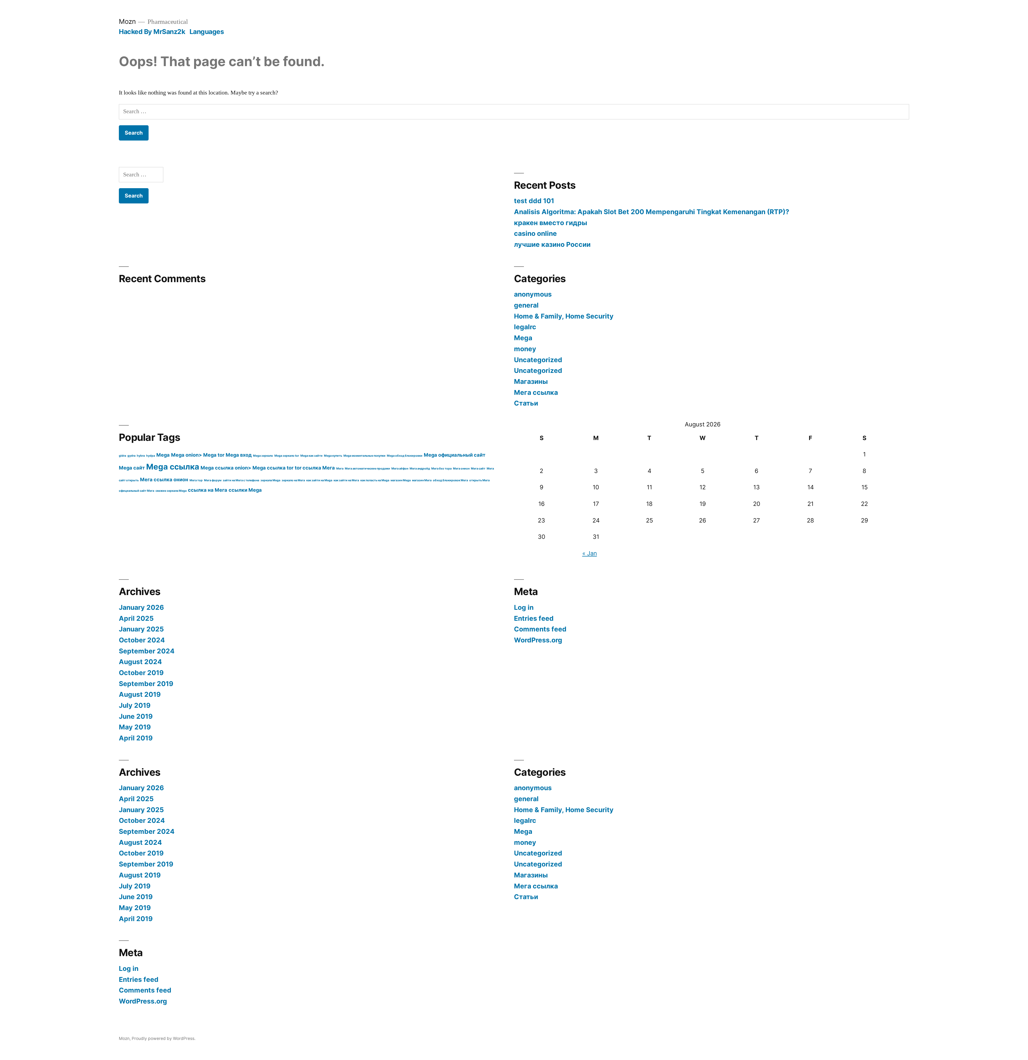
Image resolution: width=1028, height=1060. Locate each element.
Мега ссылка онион (164, 479)
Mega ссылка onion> (226, 468)
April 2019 (136, 738)
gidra (122, 455)
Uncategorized (538, 360)
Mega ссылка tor (272, 468)
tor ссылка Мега (315, 468)
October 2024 (142, 640)
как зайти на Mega (319, 480)
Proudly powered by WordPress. (163, 1038)
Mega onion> (186, 455)
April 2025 (136, 618)
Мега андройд (420, 468)
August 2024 (140, 662)
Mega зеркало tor (286, 455)
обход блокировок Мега (450, 480)
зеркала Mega (270, 480)
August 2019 (140, 694)
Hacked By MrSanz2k (152, 32)
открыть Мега (479, 480)
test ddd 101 (534, 201)
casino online (535, 233)
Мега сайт (478, 468)
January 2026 (141, 607)
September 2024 (147, 651)
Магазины (531, 381)
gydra (131, 455)
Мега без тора (441, 468)
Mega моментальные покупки (364, 455)
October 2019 (141, 673)
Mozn (127, 21)
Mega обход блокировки (404, 455)
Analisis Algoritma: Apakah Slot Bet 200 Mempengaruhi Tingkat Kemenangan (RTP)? (651, 212)
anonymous (533, 294)
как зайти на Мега (346, 480)
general (526, 305)
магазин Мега (422, 480)
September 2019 (146, 684)
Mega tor (213, 455)
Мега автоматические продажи (367, 468)
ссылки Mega (245, 490)
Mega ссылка (172, 466)
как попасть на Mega (374, 480)
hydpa (150, 455)
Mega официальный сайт (454, 455)
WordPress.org (538, 640)
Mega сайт (132, 468)
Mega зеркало (263, 455)
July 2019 (134, 705)
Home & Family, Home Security (564, 316)
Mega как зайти (311, 455)
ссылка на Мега (207, 490)
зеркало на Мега (293, 480)
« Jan (589, 553)
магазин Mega (401, 480)
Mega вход (239, 455)
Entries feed (534, 618)
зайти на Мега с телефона (241, 480)
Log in (524, 607)
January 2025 (141, 629)
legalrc (525, 327)
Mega (523, 338)
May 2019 (135, 727)
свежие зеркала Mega (171, 491)
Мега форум (212, 480)
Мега (339, 468)
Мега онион (461, 468)
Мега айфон (399, 468)
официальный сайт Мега (136, 491)
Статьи (526, 403)
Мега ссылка (536, 392)
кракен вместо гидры (550, 223)
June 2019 (136, 716)
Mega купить (333, 455)
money (525, 349)
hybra (141, 455)
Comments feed (540, 629)
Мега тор (196, 480)
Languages (207, 32)
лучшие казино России (552, 244)
